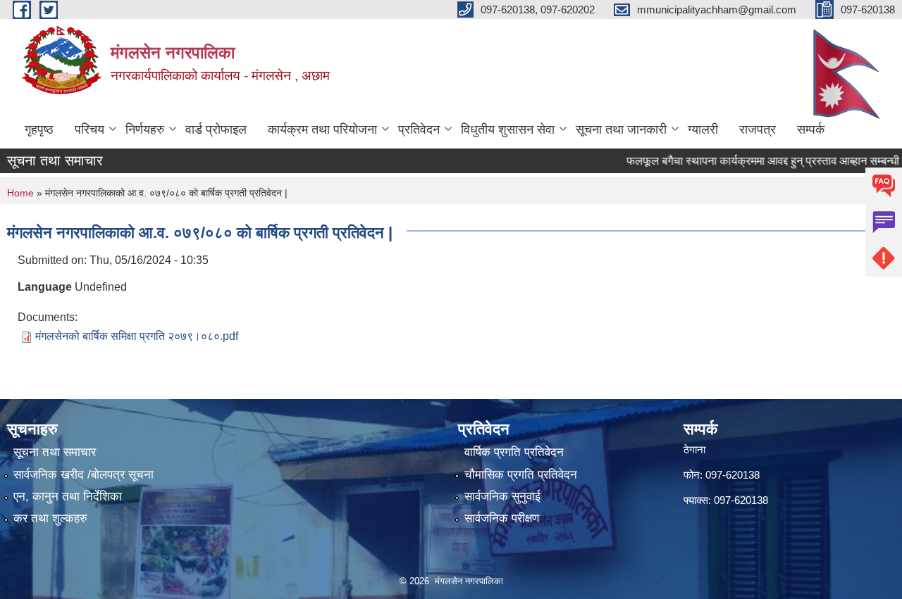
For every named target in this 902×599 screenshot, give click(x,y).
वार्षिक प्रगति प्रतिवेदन (514, 452)
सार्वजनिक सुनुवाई (502, 496)
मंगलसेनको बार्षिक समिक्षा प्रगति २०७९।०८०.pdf (136, 336)
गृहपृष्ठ (39, 129)
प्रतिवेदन (419, 129)
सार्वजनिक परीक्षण (501, 518)
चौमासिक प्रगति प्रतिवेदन (520, 474)
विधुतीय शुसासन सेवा (508, 129)
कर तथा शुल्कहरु (50, 518)
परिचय (89, 129)
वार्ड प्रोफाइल (216, 129)
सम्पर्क (810, 129)
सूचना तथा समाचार (54, 452)
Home (20, 192)
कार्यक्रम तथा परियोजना (322, 129)
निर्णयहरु (144, 129)
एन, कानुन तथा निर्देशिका (67, 496)
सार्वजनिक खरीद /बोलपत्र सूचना (83, 474)
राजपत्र (757, 129)
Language (45, 287)
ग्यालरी (703, 129)
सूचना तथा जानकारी (621, 129)
